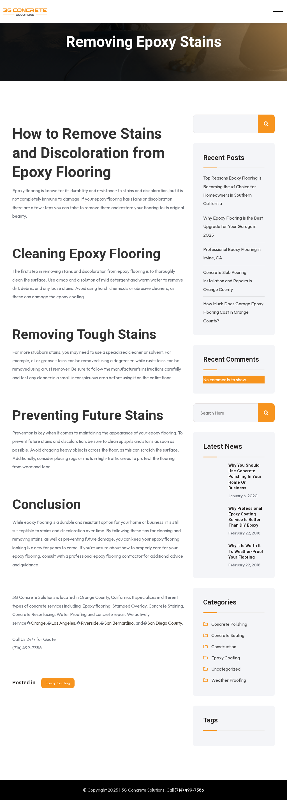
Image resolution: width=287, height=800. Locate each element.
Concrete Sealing (227, 635)
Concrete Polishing (229, 624)
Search (266, 124)
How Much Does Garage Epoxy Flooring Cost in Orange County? (233, 312)
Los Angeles (63, 623)
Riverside (90, 623)
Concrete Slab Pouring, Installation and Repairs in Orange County (227, 280)
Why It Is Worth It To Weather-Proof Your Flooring (245, 551)
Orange (38, 623)
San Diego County (164, 623)
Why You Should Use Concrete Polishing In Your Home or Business (244, 476)
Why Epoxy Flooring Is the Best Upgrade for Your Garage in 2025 (233, 226)
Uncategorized (225, 669)
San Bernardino (119, 623)
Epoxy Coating (58, 683)
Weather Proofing (228, 680)
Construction (223, 646)
